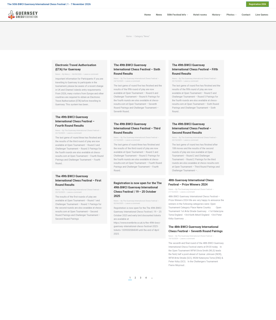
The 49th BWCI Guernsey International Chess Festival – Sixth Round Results (137, 69)
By (66, 74)
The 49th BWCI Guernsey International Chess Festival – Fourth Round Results (74, 121)
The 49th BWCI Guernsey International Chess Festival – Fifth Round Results (195, 69)
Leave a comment (91, 74)
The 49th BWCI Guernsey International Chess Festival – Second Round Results (191, 128)
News (57, 74)
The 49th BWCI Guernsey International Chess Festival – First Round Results (78, 180)
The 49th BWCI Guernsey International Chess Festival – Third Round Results (137, 128)
